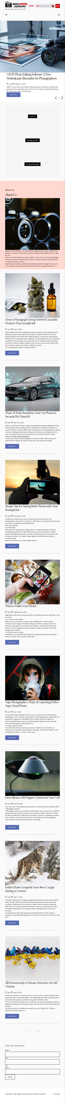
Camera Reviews (32, 164)
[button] (56, 98)
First (6, 1058)
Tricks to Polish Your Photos (20, 606)
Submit (10, 1077)
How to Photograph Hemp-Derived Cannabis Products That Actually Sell (31, 321)
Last (6, 1065)
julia (10, 84)
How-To (33, 116)
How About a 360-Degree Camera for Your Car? (32, 797)
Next (38, 1031)
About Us (10, 195)
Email (7, 1068)
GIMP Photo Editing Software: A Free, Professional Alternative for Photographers (31, 76)
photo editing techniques (20, 436)
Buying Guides (32, 140)
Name (7, 1050)
